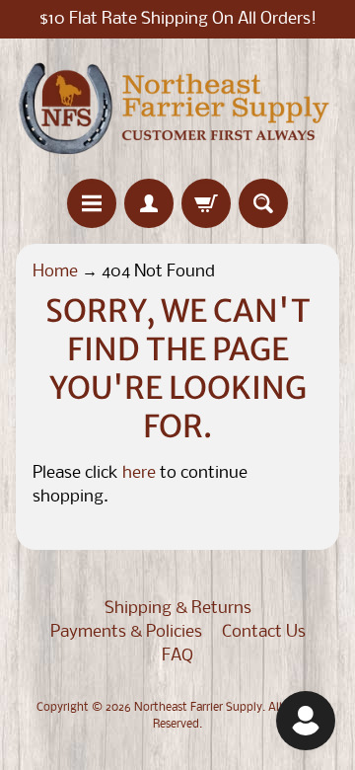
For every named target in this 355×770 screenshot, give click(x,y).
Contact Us (264, 632)
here (139, 473)
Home (55, 272)
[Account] (149, 203)
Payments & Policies (126, 632)
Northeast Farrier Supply (198, 708)
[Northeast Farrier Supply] (177, 108)
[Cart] (206, 203)
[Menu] (91, 203)
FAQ (177, 656)
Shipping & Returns (178, 608)
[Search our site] (263, 203)
